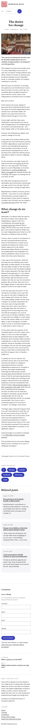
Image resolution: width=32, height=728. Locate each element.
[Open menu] (2, 11)
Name (3, 612)
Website (3, 628)
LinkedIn (22, 470)
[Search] (19, 11)
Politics (7, 29)
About (3, 710)
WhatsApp (18, 475)
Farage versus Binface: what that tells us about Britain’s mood (15, 529)
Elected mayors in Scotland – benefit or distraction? (13, 500)
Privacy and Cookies (8, 717)
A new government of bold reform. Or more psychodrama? (15, 555)
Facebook (6, 475)
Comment (4, 604)
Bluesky (12, 470)
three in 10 (19, 163)
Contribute (5, 715)
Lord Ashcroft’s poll (8, 203)
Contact (4, 712)
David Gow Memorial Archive (11, 719)
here (13, 446)
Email (5, 480)
